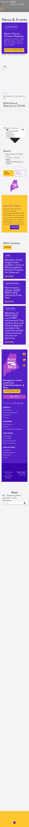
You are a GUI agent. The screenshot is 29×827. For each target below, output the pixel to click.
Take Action (6, 173)
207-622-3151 (18, 403)
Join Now (14, 227)
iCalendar (9, 133)
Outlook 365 (10, 135)
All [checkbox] (3, 495)
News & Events (9, 447)
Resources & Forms (9, 443)
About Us (6, 407)
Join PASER (7, 438)
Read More (9, 276)
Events (5, 457)
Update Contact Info (11, 391)
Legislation (7, 450)
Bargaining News (9, 452)
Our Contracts (8, 424)
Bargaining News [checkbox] (14, 495)
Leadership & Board (10, 412)
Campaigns (7, 436)
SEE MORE (7, 247)
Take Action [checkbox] (7, 500)
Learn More (9, 48)
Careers (6, 417)
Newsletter (7, 455)
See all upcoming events (14, 50)
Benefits (5, 427)
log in (16, 396)
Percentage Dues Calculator (12, 429)
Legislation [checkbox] (6, 498)
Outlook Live (10, 136)
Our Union (7, 421)
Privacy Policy (21, 472)
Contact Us (7, 415)
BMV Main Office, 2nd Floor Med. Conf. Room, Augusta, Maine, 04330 (13, 43)
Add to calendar (12, 128)
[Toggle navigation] (2, 9)
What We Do (7, 410)
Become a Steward (9, 441)
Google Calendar (12, 131)
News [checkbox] (14, 498)
